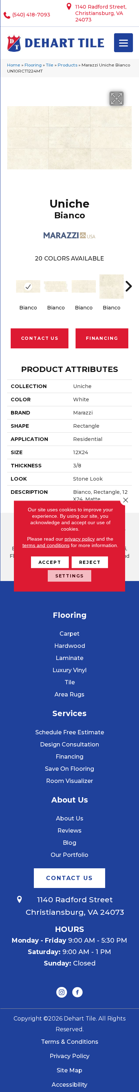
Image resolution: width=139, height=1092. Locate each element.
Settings (69, 576)
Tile (49, 65)
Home (13, 65)
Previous (10, 282)
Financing (102, 338)
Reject (90, 562)
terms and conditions (46, 545)
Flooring (33, 65)
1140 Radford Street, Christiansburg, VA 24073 (101, 13)
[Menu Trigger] (123, 43)
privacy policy (80, 539)
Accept (49, 562)
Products (67, 65)
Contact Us (39, 338)
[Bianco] (28, 286)
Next (128, 282)
